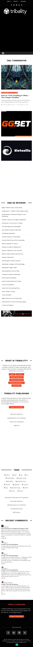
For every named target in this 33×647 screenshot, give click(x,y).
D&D (15, 475)
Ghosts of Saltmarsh (8, 257)
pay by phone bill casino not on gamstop (16, 497)
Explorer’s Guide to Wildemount (11, 247)
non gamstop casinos (16, 509)
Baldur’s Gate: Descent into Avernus (12, 254)
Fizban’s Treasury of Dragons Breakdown (14, 219)
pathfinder (16, 484)
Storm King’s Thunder (8, 291)
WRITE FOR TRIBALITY (16, 380)
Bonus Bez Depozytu (16, 501)
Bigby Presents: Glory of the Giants (12, 207)
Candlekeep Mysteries (8, 233)
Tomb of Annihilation (8, 284)
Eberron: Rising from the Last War (12, 250)
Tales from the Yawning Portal (11, 288)
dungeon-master (22, 478)
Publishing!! (16, 385)
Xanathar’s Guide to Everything (11, 274)
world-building (10, 478)
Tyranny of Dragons (7, 305)
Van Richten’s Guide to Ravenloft (11, 230)
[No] (31, 642)
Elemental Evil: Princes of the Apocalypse (14, 301)
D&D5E (26, 487)
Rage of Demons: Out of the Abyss (12, 298)
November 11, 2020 (24, 104)
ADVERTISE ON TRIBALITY (16, 383)
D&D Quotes (16, 512)
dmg (6, 487)
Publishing (23, 1)
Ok (17, 644)
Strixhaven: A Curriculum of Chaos (12, 223)
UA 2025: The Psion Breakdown (9, 544)
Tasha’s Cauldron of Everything (11, 237)
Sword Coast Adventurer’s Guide (11, 281)
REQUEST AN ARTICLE (16, 377)
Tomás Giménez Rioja (9, 104)
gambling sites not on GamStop (16, 418)
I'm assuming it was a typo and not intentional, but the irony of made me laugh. (16, 546)
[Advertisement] (16, 32)
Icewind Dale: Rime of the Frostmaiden (13, 240)
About (8, 1)
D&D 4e (13, 491)
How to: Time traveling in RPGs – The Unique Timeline (15, 96)
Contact (15, 1)
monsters (25, 484)
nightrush (16, 425)
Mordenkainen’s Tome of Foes (10, 271)
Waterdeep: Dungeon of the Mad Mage (13, 264)
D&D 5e (8, 475)
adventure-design (16, 487)
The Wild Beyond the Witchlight (11, 226)
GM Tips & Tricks (12, 92)
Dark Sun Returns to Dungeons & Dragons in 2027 (14, 528)
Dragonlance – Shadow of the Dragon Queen (15, 211)
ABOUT (12, 374)
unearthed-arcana (21, 481)
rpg (21, 475)
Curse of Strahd (6, 295)
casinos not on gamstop (16, 422)
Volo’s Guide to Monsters (9, 278)
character (7, 484)
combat (21, 491)
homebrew (10, 481)
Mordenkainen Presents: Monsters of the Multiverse (14, 215)
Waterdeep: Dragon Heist (9, 267)
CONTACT (20, 374)
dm (27, 475)
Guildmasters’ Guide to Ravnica (11, 260)
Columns (4, 92)
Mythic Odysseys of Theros (10, 243)
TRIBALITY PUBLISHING (16, 407)
